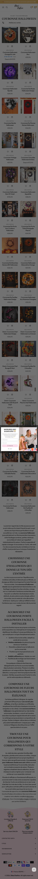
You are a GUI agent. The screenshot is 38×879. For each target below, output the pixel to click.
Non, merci (10, 448)
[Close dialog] (36, 428)
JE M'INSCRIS (10, 445)
